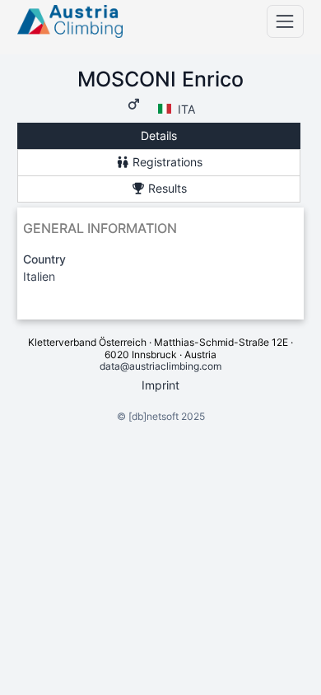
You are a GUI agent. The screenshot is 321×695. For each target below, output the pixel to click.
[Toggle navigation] (285, 21)
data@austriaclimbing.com (160, 366)
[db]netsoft (153, 416)
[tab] (158, 136)
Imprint (160, 385)
